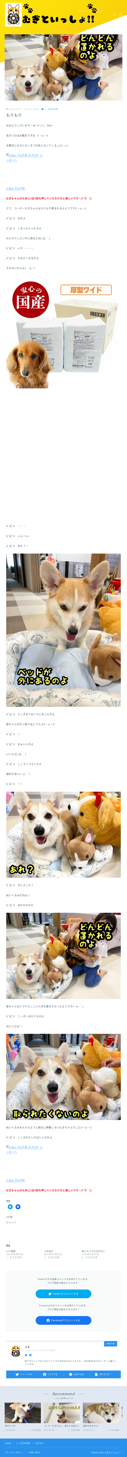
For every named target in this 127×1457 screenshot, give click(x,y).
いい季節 (11, 1251)
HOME (8, 1443)
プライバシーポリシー (90, 11)
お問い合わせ (87, 18)
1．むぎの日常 (51, 109)
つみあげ (48, 1251)
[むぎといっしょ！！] (51, 15)
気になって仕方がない (93, 1251)
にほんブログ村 (15, 188)
